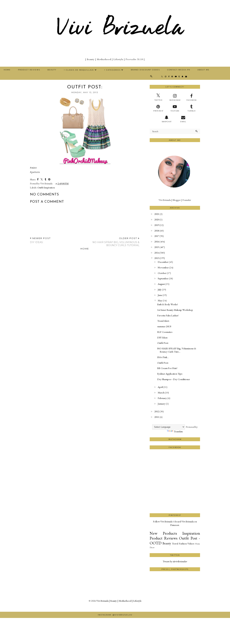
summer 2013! (164, 326)
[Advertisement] (175, 500)
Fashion (183, 543)
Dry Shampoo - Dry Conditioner (173, 379)
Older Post (115, 242)
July (159, 289)
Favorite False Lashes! (167, 315)
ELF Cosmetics (164, 331)
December (163, 261)
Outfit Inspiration (46, 187)
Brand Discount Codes (145, 70)
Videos (190, 543)
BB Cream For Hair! (167, 368)
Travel (175, 543)
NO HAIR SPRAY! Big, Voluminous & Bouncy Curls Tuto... (176, 350)
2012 (156, 411)
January (161, 403)
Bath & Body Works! (167, 304)
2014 (156, 252)
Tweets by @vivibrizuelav (175, 561)
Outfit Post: (163, 342)
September (163, 278)
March (161, 392)
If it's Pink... (163, 357)
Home (7, 70)
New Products (163, 533)
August (161, 283)
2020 (156, 219)
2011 (156, 416)
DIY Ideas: (162, 337)
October (162, 273)
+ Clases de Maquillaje (79, 70)
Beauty (51, 70)
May (160, 300)
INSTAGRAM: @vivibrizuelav (115, 615)
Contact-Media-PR (178, 70)
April (160, 387)
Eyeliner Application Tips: (170, 373)
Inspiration (191, 533)
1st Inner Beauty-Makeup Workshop (175, 309)
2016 (156, 241)
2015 (156, 247)
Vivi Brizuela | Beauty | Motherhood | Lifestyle (118, 600)
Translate (178, 431)
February (162, 398)
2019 (156, 225)
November (163, 267)
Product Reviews (29, 70)
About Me (203, 70)
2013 (156, 258)
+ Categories (112, 70)
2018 (156, 230)
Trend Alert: (163, 320)
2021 (156, 213)
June (160, 295)
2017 (156, 236)
